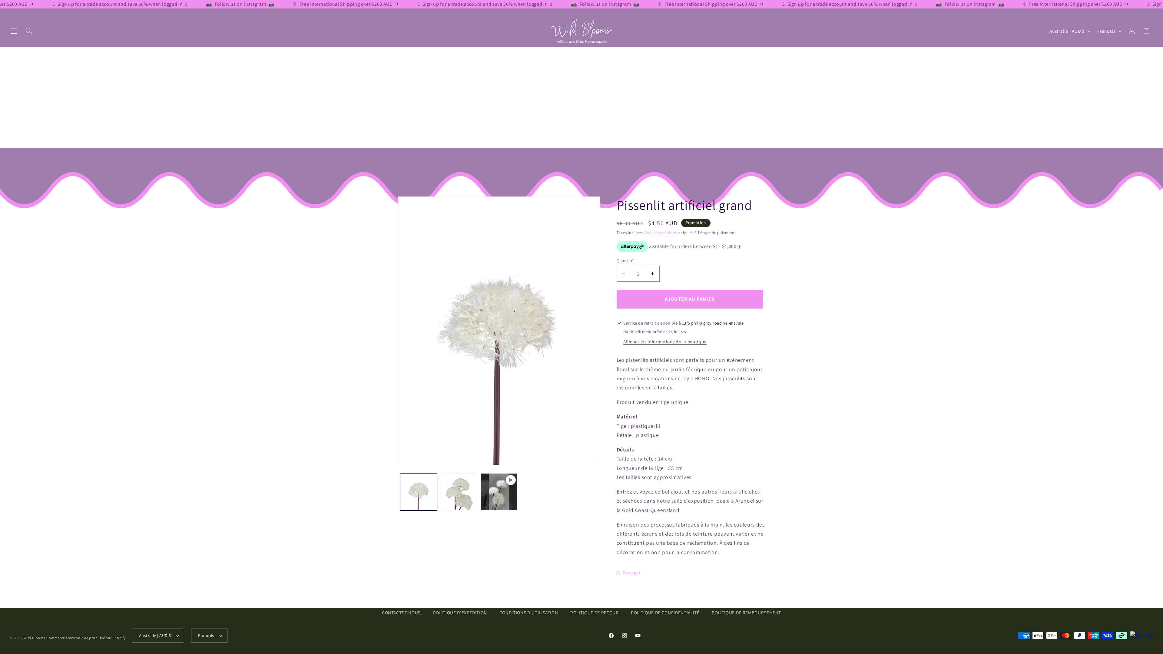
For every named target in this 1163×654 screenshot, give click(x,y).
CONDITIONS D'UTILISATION (528, 612)
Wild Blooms (34, 638)
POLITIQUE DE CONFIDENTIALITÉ (665, 612)
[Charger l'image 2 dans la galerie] (458, 491)
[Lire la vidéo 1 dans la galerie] (499, 491)
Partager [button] (632, 573)
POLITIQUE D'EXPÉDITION (460, 612)
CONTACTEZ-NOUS (401, 612)
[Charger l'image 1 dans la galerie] (418, 491)
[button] (14, 31)
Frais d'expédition (661, 232)
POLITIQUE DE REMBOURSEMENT (746, 612)
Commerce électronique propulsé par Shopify (86, 638)
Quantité (625, 260)
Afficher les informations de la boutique (665, 342)
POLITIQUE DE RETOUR (594, 612)
